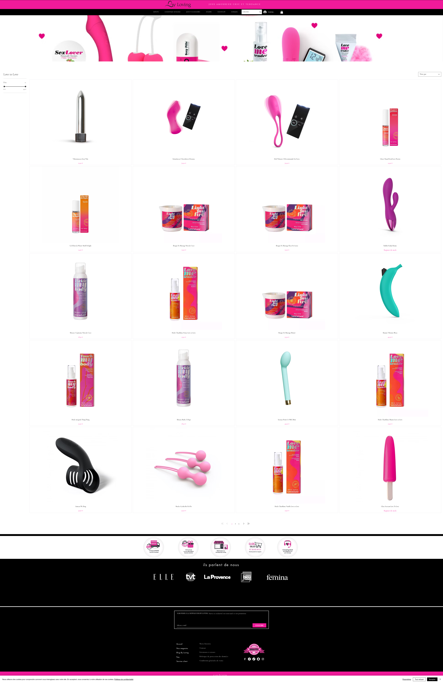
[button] (281, 12)
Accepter (432, 679)
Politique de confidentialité (123, 679)
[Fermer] (440, 679)
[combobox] (429, 74)
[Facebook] (244, 659)
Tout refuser (419, 679)
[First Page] (222, 523)
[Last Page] (248, 523)
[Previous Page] (227, 523)
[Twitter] (249, 659)
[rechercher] (260, 12)
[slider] (4, 86)
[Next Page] (243, 523)
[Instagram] (262, 659)
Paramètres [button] (407, 679)
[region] (164, 585)
